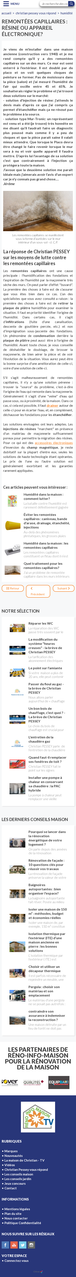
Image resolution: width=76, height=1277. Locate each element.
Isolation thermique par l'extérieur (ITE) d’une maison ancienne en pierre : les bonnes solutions (46, 942)
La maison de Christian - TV (24, 1160)
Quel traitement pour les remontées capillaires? (43, 565)
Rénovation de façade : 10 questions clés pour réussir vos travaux (46, 864)
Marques (11, 1151)
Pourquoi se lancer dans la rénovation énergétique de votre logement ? (47, 838)
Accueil (6, 13)
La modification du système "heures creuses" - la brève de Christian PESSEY (45, 645)
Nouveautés (13, 1156)
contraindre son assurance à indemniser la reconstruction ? (46, 1015)
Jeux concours (15, 1183)
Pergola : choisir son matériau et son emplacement (44, 991)
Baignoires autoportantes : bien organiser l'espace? (44, 889)
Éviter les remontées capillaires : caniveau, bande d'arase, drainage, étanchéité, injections (47, 520)
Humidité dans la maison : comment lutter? (43, 496)
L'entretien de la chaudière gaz (40, 739)
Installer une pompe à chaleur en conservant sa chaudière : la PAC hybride (45, 783)
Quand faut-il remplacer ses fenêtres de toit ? (47, 759)
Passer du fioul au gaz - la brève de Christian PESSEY (46, 688)
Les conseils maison (18, 1174)
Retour (14, 588)
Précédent (38, 594)
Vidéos (9, 1165)
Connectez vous (16, 1260)
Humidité (67, 13)
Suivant (62, 588)
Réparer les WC (40, 623)
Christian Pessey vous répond (36, 13)
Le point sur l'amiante (45, 668)
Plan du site (13, 1213)
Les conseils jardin (17, 1179)
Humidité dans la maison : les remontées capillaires (46, 545)
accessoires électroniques (54, 443)
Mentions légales (17, 1209)
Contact (10, 1188)
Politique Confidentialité (22, 1223)
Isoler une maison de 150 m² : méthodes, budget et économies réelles (47, 913)
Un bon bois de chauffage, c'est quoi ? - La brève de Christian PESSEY (46, 714)
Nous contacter (16, 1218)
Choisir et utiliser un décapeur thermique (44, 968)
